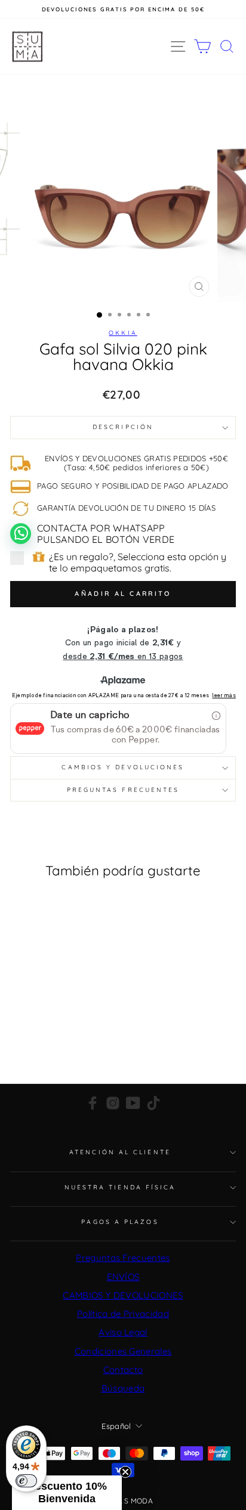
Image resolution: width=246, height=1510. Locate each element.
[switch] (26, 1480)
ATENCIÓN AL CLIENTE (120, 1152)
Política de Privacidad (123, 1313)
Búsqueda (123, 1388)
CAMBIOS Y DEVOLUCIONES (123, 1295)
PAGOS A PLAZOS (119, 1222)
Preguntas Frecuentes (123, 1257)
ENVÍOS (123, 1276)
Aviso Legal (123, 1332)
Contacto (123, 1369)
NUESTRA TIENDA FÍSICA (120, 1187)
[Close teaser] (125, 1472)
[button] (67, 1492)
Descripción (123, 427)
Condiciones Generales (123, 1351)
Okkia (123, 333)
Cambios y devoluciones (122, 767)
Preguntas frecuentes (123, 790)
